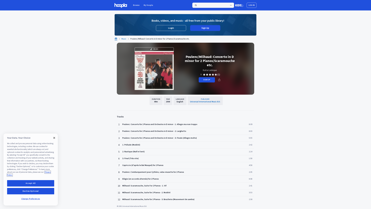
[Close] (54, 138)
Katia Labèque (210, 70)
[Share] (219, 79)
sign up (206, 80)
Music (123, 38)
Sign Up (205, 28)
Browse (136, 5)
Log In (252, 5)
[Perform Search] (213, 5)
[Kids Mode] (239, 5)
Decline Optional (31, 191)
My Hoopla (148, 5)
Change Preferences (30, 199)
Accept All (31, 183)
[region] (30, 170)
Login (171, 28)
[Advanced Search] (231, 5)
